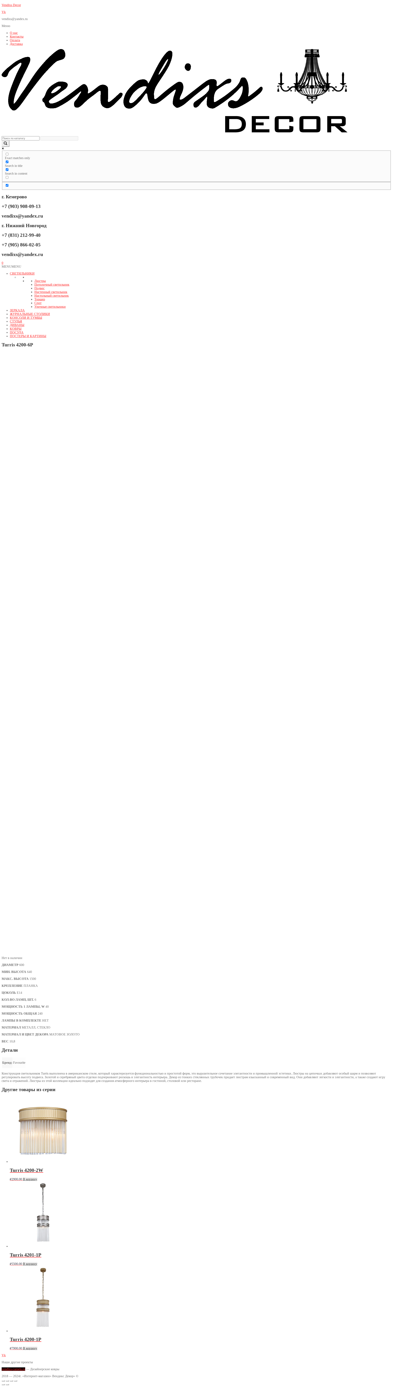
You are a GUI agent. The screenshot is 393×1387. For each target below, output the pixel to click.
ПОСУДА (17, 332)
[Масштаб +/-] (3, 1380)
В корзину (30, 1179)
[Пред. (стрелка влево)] (3, 1384)
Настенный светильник (50, 292)
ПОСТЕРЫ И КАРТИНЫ (28, 336)
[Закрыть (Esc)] (15, 1380)
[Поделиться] (11, 1380)
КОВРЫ (15, 328)
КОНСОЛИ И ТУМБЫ (26, 317)
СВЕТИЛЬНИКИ (22, 273)
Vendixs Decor (11, 5)
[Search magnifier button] (5, 143)
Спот (38, 303)
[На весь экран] (7, 1380)
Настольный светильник (51, 295)
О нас (14, 33)
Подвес (39, 288)
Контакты (17, 36)
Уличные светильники (50, 306)
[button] (196, 26)
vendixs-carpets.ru (13, 1369)
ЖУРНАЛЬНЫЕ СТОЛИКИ (30, 314)
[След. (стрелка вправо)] (7, 1384)
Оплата (15, 40)
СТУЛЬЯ (16, 321)
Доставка (16, 44)
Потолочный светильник (51, 284)
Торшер (39, 299)
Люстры (40, 281)
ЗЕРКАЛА (17, 310)
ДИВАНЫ (17, 325)
